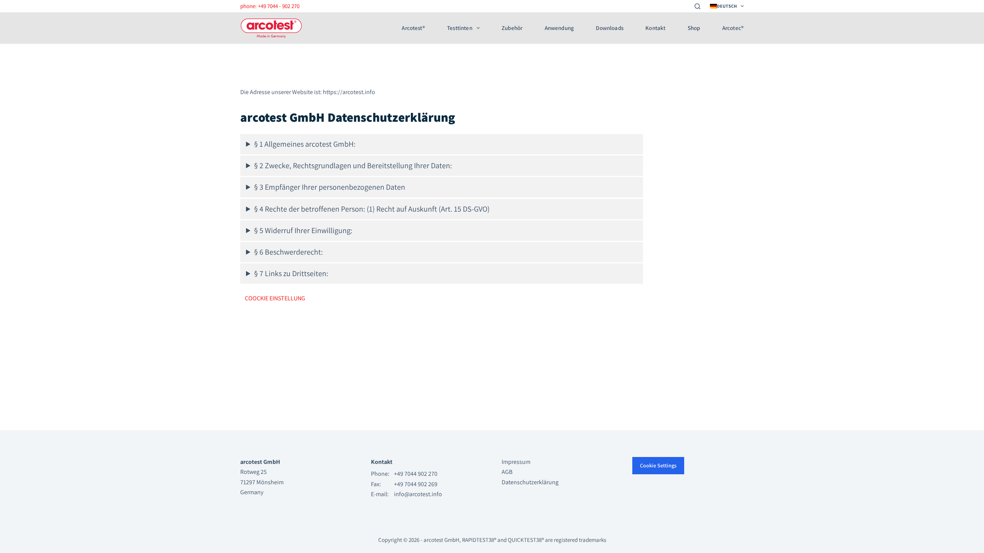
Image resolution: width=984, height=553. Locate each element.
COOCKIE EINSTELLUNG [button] (275, 298)
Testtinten (459, 28)
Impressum (516, 462)
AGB (507, 472)
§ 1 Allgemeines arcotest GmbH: (305, 144)
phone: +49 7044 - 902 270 (269, 6)
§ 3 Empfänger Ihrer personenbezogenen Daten (329, 187)
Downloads (609, 28)
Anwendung (559, 28)
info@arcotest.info (418, 494)
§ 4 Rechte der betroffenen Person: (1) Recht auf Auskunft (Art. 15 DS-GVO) (372, 209)
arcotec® (733, 28)
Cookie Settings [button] (658, 465)
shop (694, 28)
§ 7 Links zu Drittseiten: (291, 273)
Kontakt (655, 28)
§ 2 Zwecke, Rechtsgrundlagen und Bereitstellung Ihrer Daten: (353, 166)
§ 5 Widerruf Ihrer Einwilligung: (303, 230)
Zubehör (512, 28)
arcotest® (413, 28)
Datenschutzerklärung (530, 482)
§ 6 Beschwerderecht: (288, 252)
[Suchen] (697, 6)
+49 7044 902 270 (415, 474)
